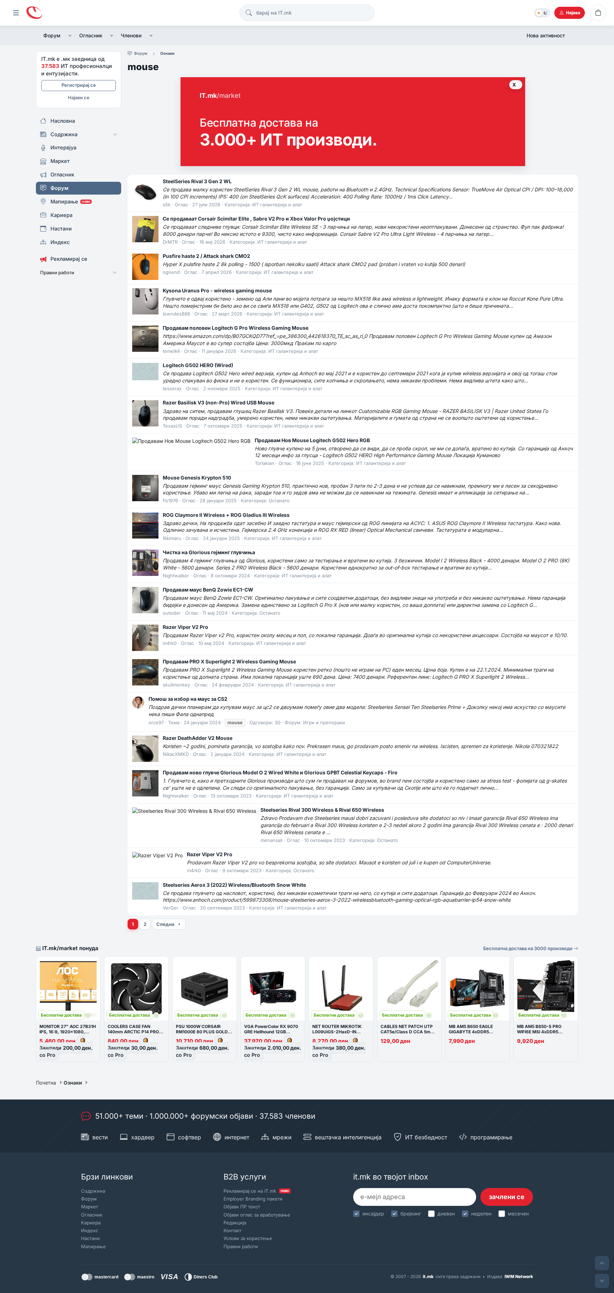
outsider (172, 613)
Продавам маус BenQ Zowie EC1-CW (208, 590)
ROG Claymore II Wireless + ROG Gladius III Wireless (226, 515)
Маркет (89, 1206)
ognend (171, 272)
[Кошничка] (598, 13)
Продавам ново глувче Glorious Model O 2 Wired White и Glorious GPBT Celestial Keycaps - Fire (280, 772)
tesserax (172, 388)
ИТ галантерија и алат (277, 204)
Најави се (79, 97)
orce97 (156, 722)
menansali (271, 840)
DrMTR (170, 242)
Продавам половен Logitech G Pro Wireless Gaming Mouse (235, 328)
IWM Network (519, 1276)
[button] (70, 35)
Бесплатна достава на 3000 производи (528, 948)
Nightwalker (176, 575)
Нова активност (546, 35)
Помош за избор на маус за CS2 (188, 699)
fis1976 (170, 500)
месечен (518, 1213)
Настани (90, 1238)
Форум (51, 35)
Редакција (234, 1222)
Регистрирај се (78, 85)
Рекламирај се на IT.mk (256, 1191)
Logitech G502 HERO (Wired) (198, 365)
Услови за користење (247, 1238)
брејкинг (410, 1213)
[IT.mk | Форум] (34, 13)
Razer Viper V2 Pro (185, 627)
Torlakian (264, 463)
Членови (131, 35)
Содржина (93, 1191)
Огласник (90, 35)
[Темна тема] (542, 13)
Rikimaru (172, 538)
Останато (279, 500)
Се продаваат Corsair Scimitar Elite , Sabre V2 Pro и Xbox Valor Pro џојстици (256, 219)
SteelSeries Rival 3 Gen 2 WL (197, 181)
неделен (481, 1213)
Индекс (89, 1230)
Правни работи (240, 1246)
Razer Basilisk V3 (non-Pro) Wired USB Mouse (218, 402)
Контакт (232, 1230)
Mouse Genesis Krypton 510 (197, 478)
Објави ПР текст (241, 1206)
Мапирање (93, 1246)
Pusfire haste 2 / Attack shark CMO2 (206, 256)
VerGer (170, 908)
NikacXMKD (176, 754)
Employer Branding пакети (252, 1199)
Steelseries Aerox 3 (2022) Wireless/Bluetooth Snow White (234, 885)
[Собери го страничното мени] (16, 13)
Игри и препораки (324, 722)
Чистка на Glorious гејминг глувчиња (209, 552)
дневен (446, 1213)
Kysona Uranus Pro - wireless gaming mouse (217, 290)
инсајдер (373, 1213)
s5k (167, 204)
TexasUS (172, 426)
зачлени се (506, 1197)
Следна (165, 924)
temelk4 (171, 351)
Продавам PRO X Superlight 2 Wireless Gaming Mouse (229, 661)
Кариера (91, 1222)
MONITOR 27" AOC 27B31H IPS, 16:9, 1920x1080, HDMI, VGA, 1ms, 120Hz (67, 1032)
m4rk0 (170, 643)
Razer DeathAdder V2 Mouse (197, 738)
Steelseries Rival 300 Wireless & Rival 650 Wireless (322, 810)
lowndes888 (176, 314)
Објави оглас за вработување (256, 1215)
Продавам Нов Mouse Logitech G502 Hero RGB (312, 440)
